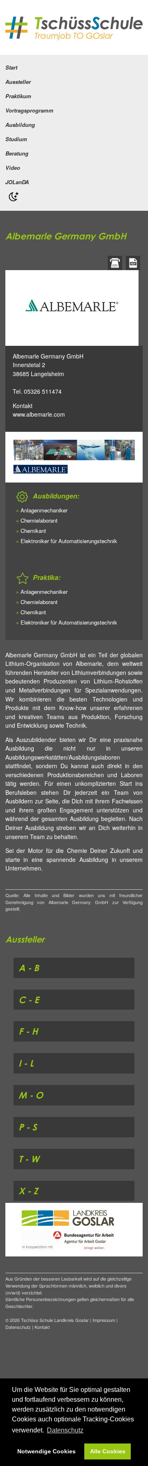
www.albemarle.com (39, 414)
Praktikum (18, 96)
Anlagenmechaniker (44, 510)
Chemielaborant (39, 520)
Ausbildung (20, 125)
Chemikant (33, 531)
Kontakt (22, 405)
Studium (16, 139)
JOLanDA (17, 182)
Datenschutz (18, 1327)
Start (11, 67)
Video (12, 167)
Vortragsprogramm (29, 110)
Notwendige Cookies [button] (46, 1451)
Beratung (16, 153)
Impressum (103, 1320)
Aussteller (18, 82)
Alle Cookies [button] (107, 1451)
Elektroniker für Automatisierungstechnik (69, 541)
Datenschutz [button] (65, 1430)
